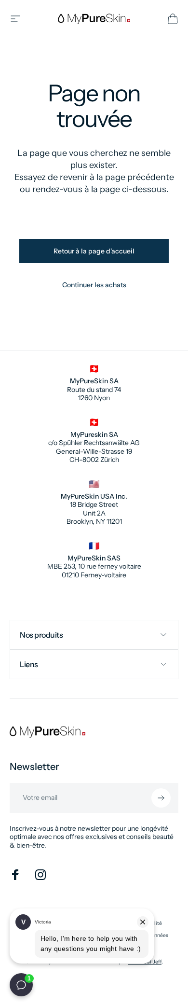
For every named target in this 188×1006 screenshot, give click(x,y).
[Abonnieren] (161, 798)
